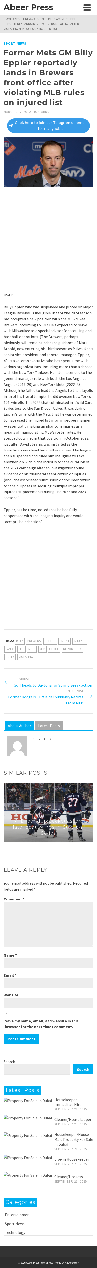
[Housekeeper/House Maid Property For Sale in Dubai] (28, 1135)
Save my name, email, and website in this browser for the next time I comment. (42, 1023)
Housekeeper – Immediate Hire (67, 1102)
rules (10, 657)
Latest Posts (49, 725)
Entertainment (18, 1214)
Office (54, 649)
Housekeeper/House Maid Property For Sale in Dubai (73, 1139)
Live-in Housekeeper (71, 1159)
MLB (42, 649)
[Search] (76, 7)
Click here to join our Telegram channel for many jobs (50, 125)
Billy (19, 641)
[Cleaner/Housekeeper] (28, 1117)
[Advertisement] (48, 241)
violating (26, 657)
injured (80, 641)
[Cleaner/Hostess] (28, 1175)
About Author (19, 725)
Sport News (15, 43)
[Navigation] (87, 7)
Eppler (50, 641)
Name (10, 955)
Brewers (34, 641)
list (21, 649)
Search (9, 1061)
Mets (31, 649)
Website (11, 994)
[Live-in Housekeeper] (28, 1157)
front (64, 641)
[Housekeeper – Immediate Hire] (28, 1100)
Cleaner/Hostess (68, 1176)
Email (10, 975)
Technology (15, 1232)
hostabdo (41, 112)
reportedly (72, 649)
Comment (14, 899)
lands (10, 649)
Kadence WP (72, 1262)
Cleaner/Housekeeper (72, 1119)
